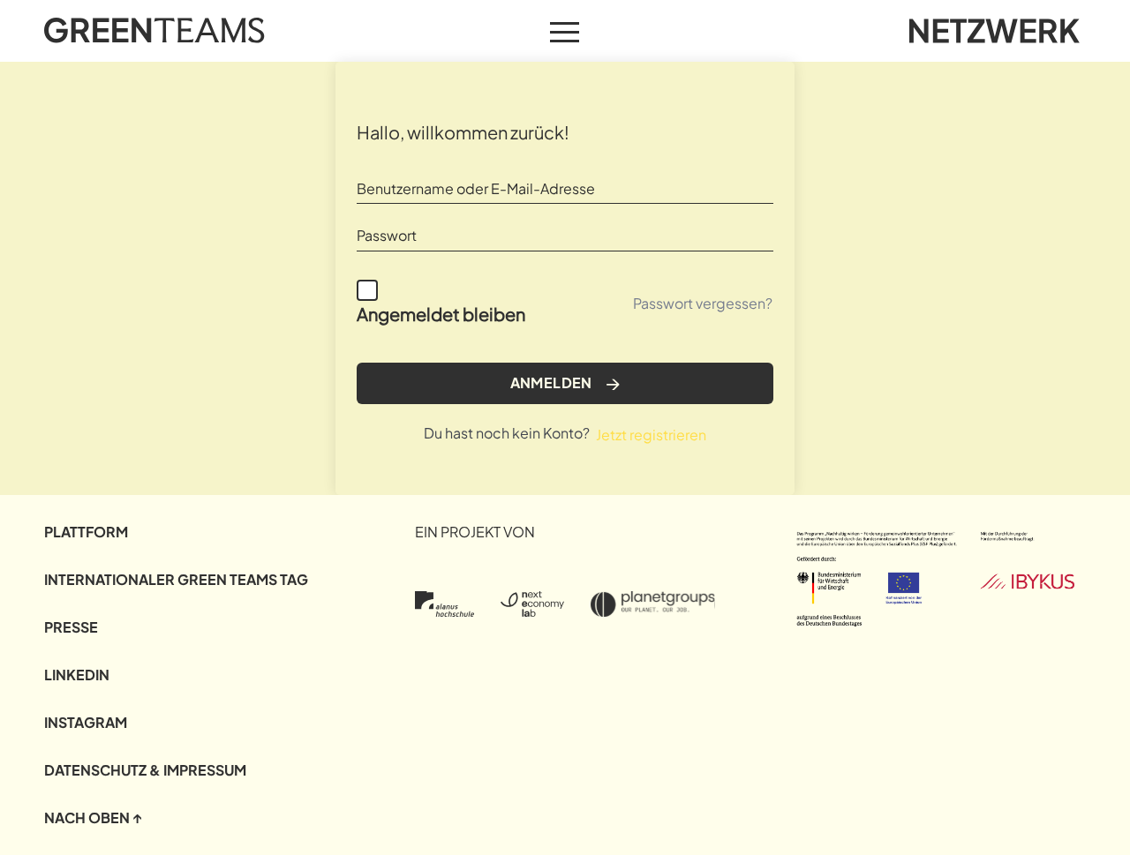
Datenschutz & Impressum (145, 770)
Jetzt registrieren (651, 434)
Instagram (85, 722)
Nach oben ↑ (93, 817)
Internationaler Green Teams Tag (176, 579)
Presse (71, 627)
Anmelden (551, 382)
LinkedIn (76, 674)
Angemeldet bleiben (441, 314)
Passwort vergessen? (702, 303)
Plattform (86, 531)
